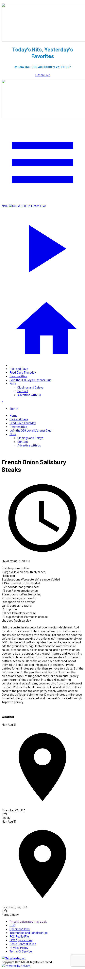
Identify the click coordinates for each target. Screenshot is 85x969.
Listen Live (42, 75)
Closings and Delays (30, 387)
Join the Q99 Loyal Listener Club (30, 380)
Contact (22, 391)
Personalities (18, 376)
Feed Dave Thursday (22, 372)
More (12, 383)
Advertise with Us (29, 395)
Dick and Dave (18, 368)
